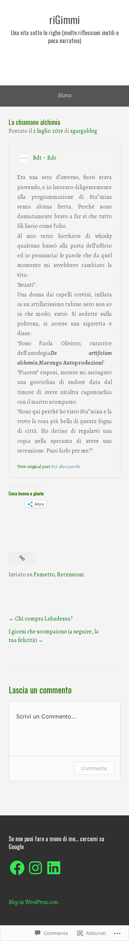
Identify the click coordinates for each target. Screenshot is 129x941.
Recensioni (70, 575)
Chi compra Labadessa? (44, 619)
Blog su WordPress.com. (34, 902)
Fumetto (44, 575)
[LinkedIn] (53, 867)
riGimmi (64, 19)
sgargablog (83, 131)
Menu (65, 95)
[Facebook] (17, 867)
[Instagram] (35, 867)
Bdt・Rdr (44, 158)
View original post (33, 466)
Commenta (94, 768)
